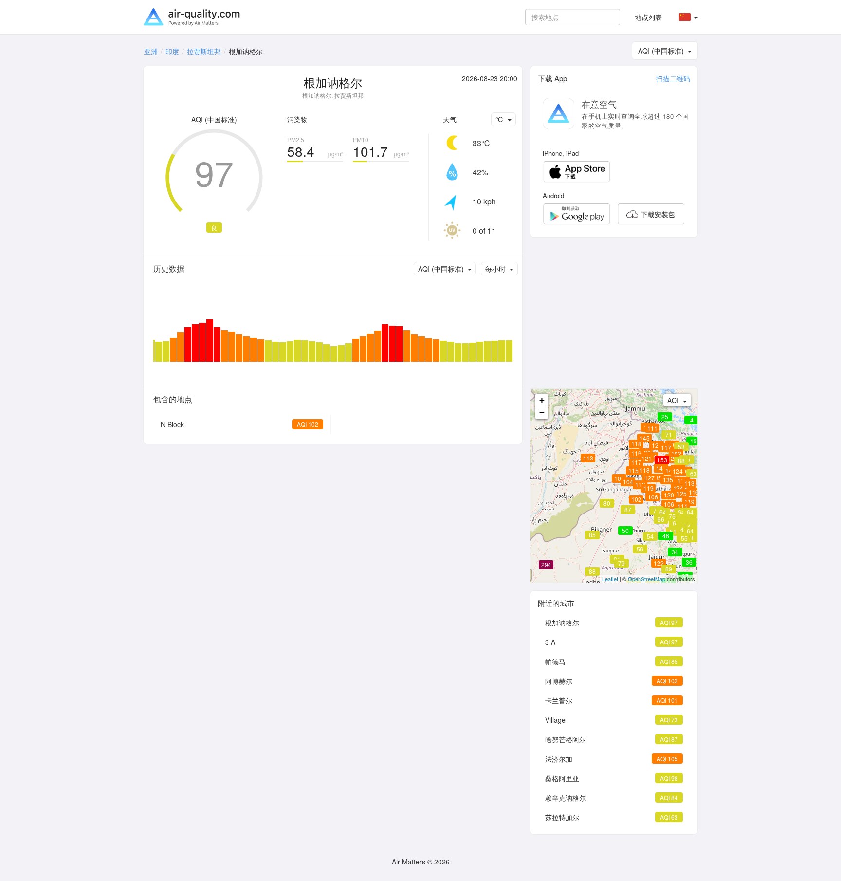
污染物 (297, 119)
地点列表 (648, 17)
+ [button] (542, 400)
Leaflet (610, 579)
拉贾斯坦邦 (204, 51)
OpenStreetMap (646, 579)
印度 (172, 51)
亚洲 (151, 51)
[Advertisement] (614, 313)
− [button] (542, 412)
